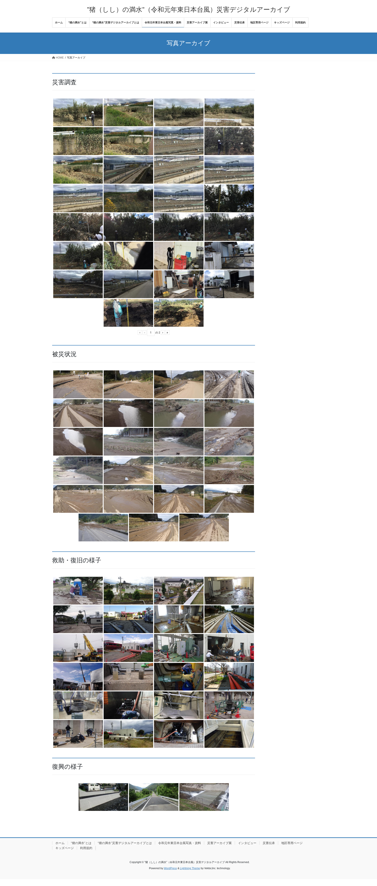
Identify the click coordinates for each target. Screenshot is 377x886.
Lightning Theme (190, 868)
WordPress (170, 868)
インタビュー (247, 843)
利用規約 (86, 848)
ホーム (60, 843)
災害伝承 (269, 843)
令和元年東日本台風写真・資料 (179, 843)
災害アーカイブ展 (219, 843)
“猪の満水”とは (81, 843)
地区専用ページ (292, 843)
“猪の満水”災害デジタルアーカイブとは (125, 843)
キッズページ (64, 848)
